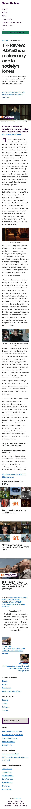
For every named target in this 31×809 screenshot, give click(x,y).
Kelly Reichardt (7, 779)
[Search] (15, 29)
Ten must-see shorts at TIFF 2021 (14, 511)
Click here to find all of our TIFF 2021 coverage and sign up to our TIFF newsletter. (13, 94)
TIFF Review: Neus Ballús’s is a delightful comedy (14, 585)
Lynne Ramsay (7, 782)
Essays (25, 597)
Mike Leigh (6, 786)
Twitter (4, 703)
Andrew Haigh (7, 789)
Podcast (5, 700)
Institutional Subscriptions (11, 691)
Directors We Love (8, 742)
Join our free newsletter (10, 754)
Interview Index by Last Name (12, 735)
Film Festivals (6, 599)
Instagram (5, 707)
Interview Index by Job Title (12, 731)
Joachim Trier (7, 769)
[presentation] (15, 497)
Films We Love (7, 745)
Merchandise (6, 688)
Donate (4, 684)
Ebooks (4, 681)
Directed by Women (16, 597)
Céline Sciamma (7, 776)
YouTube (5, 710)
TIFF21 (13, 601)
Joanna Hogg (7, 772)
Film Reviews (15, 599)
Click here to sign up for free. (11, 134)
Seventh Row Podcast (9, 738)
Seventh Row (10, 3)
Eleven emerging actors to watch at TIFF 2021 (15, 547)
